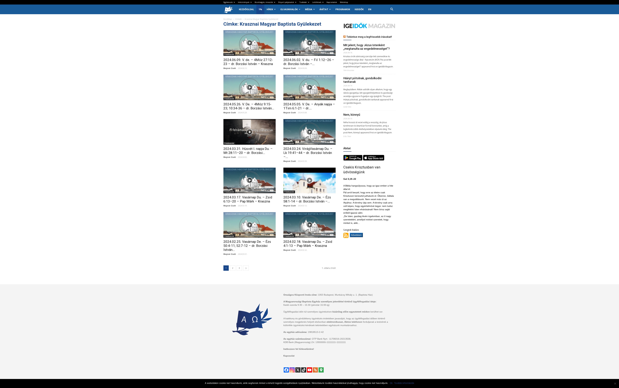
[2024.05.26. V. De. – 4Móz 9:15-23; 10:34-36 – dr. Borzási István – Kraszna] (249, 87)
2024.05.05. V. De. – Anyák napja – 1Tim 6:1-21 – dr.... (309, 106)
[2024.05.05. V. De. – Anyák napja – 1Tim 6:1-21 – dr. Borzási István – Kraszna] (309, 87)
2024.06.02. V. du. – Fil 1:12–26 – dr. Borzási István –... (308, 62)
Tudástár (303, 2)
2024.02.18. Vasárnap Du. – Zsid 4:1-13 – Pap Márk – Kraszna (307, 244)
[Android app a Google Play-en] (353, 159)
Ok (391, 383)
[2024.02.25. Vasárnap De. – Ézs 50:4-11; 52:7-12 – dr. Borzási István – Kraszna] (249, 225)
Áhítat (323, 9)
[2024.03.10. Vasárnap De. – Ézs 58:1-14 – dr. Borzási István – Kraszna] (309, 180)
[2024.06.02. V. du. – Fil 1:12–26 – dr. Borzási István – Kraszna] (309, 43)
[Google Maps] (321, 370)
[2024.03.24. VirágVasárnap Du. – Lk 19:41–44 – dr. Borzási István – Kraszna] (309, 132)
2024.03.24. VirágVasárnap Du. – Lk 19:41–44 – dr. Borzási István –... (307, 153)
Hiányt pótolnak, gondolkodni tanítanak (362, 79)
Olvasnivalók (289, 9)
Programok (342, 9)
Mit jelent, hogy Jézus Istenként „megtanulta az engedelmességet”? (366, 46)
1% (260, 9)
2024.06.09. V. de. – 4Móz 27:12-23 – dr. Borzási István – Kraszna (248, 62)
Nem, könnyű (351, 114)
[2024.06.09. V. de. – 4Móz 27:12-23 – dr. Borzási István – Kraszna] (249, 43)
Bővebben (356, 235)
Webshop (344, 2)
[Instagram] (292, 370)
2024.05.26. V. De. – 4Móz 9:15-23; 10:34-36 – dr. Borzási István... (248, 106)
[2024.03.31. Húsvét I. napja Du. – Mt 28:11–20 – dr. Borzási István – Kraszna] (249, 132)
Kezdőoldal (246, 9)
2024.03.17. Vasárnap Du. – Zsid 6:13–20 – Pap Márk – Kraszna (247, 199)
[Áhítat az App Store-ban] (373, 159)
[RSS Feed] (315, 370)
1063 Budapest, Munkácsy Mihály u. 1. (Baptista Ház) (345, 294)
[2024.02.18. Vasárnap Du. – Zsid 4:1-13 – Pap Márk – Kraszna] (309, 225)
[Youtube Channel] (309, 370)
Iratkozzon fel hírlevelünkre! (298, 349)
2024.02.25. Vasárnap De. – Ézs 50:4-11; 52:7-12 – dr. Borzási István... (247, 246)
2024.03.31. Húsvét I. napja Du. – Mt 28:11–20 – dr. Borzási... (248, 151)
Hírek (270, 9)
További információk (404, 383)
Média (308, 9)
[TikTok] (303, 370)
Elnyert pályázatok (286, 2)
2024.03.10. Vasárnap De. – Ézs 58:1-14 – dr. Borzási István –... (307, 199)
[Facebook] (286, 370)
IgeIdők (359, 9)
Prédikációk (229, 54)
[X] (297, 370)
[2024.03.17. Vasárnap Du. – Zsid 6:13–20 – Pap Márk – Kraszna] (249, 180)
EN (369, 9)
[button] (392, 9)
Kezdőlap (227, 19)
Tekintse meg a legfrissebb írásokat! (369, 36)
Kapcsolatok (332, 2)
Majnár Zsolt (229, 68)
